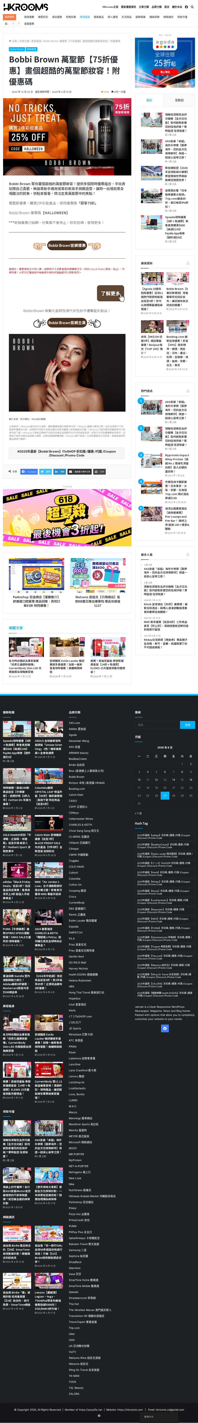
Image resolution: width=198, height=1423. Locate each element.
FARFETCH (75, 932)
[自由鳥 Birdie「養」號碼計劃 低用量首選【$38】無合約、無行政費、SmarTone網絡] (17, 1281)
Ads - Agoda (165, 35)
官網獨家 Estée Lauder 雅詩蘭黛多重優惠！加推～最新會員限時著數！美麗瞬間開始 (67, 666)
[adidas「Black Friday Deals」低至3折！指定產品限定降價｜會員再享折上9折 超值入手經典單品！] (17, 870)
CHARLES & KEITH (80, 824)
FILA (72, 938)
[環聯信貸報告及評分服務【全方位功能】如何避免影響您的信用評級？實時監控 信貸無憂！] (151, 120)
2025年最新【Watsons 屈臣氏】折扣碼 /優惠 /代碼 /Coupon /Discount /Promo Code (163, 966)
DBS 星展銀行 (77, 908)
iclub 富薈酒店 (77, 1004)
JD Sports (75, 1028)
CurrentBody (77, 902)
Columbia (74, 878)
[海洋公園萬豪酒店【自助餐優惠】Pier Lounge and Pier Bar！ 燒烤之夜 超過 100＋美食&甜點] (151, 514)
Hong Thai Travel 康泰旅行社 (86, 992)
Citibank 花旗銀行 (79, 842)
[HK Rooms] (26, 7)
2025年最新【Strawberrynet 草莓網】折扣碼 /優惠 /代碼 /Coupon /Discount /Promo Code (164, 938)
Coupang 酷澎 (77, 890)
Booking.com (77, 788)
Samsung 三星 (78, 1250)
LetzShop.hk (76, 1082)
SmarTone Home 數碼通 (83, 1280)
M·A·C (72, 1106)
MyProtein (75, 1160)
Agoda (73, 734)
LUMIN (73, 1100)
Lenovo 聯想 (76, 1076)
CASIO (73, 800)
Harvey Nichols (78, 968)
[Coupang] (67, 517)
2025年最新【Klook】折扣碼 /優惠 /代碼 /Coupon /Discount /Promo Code (163, 892)
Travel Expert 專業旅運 (83, 1321)
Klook (72, 1052)
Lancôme (74, 1064)
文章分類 (144, 6)
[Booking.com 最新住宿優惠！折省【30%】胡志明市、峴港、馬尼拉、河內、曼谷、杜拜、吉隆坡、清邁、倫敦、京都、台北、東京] (177, 326)
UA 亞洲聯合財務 (79, 1345)
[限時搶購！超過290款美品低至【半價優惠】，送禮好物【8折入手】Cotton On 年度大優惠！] (17, 776)
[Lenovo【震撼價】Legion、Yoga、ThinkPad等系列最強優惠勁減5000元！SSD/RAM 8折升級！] (49, 1281)
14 (173, 779)
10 (139, 779)
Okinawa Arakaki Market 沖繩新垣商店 (92, 1196)
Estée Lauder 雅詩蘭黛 (83, 920)
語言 (166, 6)
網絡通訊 (168, 16)
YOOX (72, 1381)
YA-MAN (74, 1375)
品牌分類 (157, 6)
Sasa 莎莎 (75, 1274)
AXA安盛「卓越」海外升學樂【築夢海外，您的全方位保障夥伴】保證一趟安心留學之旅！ (176, 149)
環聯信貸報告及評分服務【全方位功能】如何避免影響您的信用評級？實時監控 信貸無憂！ (176, 122)
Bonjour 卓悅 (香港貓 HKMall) (87, 782)
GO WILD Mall (77, 962)
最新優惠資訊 (128, 6)
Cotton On (75, 884)
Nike (71, 1184)
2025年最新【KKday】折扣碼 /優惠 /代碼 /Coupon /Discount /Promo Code (163, 883)
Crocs (72, 896)
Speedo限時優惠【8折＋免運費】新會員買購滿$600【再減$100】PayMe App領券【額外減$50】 (176, 227)
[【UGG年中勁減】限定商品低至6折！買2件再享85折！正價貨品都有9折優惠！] (49, 964)
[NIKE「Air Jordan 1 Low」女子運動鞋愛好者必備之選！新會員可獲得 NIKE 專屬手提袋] (49, 870)
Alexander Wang (79, 740)
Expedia (74, 926)
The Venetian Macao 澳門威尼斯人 (90, 1310)
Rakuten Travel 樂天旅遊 (84, 1244)
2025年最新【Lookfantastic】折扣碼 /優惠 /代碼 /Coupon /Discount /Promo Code (162, 901)
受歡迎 (179, 100)
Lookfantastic (77, 1088)
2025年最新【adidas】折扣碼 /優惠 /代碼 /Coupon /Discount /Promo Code (163, 836)
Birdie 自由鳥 (77, 764)
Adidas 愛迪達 (77, 728)
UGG (72, 1339)
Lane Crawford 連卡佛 (82, 1070)
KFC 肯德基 (76, 1040)
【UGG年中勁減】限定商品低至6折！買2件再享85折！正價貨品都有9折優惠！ (48, 982)
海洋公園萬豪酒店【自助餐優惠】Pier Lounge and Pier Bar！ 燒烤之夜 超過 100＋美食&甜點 (177, 518)
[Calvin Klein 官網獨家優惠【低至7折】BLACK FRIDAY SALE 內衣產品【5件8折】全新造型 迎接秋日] (49, 823)
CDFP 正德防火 (78, 806)
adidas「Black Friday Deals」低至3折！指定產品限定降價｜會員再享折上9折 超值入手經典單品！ (17, 890)
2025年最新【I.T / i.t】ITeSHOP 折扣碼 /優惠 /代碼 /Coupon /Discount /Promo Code (163, 864)
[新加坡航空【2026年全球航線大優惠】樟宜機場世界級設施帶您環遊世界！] (151, 173)
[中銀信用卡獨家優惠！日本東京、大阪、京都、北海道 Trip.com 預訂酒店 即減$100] (151, 487)
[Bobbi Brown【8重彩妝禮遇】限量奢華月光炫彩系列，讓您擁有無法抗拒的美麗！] (177, 278)
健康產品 (99, 16)
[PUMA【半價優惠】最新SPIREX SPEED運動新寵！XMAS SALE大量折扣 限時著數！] (17, 917)
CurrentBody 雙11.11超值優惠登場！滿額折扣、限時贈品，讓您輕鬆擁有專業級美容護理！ (48, 1089)
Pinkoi (72, 1208)
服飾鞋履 (141, 16)
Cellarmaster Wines (81, 818)
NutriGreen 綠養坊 (80, 1190)
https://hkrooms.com (130, 1409)
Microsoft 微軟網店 (80, 1142)
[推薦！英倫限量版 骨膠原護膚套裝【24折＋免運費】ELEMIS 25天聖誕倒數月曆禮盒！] (107, 647)
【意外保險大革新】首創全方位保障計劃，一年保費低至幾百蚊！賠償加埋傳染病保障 (48, 1193)
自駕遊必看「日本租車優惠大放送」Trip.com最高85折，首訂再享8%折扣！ (176, 198)
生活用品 (127, 16)
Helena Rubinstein (80, 980)
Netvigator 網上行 (80, 1172)
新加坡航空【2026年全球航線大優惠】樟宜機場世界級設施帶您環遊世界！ (176, 174)
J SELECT (75, 1022)
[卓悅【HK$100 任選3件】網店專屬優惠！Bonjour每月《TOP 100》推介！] (152, 326)
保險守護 (182, 16)
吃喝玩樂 (71, 16)
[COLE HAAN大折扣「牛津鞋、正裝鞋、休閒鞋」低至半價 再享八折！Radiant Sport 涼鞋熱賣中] (17, 823)
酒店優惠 (57, 16)
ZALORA (74, 1393)
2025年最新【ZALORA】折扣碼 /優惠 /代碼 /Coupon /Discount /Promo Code (164, 985)
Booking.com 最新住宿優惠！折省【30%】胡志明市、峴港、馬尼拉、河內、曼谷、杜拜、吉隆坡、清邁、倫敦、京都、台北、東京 (177, 351)
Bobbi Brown (17, 49)
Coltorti (73, 872)
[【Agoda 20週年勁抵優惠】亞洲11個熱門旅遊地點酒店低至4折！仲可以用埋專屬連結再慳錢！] (152, 278)
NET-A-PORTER (78, 1166)
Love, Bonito (76, 1094)
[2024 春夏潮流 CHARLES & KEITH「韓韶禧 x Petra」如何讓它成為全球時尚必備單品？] (49, 917)
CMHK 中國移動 (78, 854)
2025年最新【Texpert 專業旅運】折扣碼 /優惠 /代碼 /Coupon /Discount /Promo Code (164, 948)
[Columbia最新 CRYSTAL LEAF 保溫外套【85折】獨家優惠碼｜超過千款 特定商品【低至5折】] (49, 776)
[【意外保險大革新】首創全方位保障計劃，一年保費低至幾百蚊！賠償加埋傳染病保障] (49, 1175)
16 (190, 779)
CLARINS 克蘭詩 (79, 836)
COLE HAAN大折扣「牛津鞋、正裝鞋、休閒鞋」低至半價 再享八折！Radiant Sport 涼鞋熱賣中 (17, 843)
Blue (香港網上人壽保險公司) (86, 770)
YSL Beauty (76, 1387)
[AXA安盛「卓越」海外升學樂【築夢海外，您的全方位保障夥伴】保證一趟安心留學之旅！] (151, 146)
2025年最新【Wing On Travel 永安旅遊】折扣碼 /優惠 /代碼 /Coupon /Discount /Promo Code (164, 976)
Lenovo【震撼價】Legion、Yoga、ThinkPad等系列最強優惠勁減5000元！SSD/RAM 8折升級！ (48, 1300)
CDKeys (74, 812)
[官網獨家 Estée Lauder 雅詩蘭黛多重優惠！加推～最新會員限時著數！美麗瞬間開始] (67, 647)
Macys (73, 1112)
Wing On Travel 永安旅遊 (84, 1369)
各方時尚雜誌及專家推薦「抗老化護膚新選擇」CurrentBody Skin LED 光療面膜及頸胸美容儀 (25, 666)
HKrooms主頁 (110, 6)
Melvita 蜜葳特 (78, 1130)
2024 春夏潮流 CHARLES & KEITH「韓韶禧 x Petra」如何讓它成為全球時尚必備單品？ (48, 937)
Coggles (74, 860)
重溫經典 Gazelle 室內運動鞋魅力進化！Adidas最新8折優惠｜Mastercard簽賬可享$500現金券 (16, 984)
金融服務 (29, 23)
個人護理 (113, 16)
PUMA (73, 1226)
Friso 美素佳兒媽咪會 (82, 950)
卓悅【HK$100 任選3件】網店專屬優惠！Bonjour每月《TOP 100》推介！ (152, 345)
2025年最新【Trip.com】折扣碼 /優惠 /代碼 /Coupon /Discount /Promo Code (164, 957)
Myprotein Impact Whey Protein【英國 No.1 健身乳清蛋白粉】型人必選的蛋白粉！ (177, 463)
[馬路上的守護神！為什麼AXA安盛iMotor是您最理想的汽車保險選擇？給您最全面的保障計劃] (17, 1175)
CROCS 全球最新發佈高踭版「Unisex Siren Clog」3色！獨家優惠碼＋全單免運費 (48, 747)
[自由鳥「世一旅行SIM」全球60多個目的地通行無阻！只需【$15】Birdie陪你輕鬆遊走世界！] (49, 1234)
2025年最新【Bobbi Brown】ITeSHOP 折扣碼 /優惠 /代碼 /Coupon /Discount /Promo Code (67, 453)
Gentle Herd (76, 956)
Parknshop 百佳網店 (81, 1202)
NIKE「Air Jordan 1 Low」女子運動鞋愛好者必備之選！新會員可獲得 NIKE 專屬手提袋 (48, 888)
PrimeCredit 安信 (79, 1220)
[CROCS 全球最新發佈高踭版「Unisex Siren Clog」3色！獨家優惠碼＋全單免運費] (49, 729)
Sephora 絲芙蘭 (78, 1256)
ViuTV (72, 1351)
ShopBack (75, 1262)
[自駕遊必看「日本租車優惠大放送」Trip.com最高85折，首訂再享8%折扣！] (151, 196)
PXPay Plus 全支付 (80, 1232)
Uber (72, 1333)
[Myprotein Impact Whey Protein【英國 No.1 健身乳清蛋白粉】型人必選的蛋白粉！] (151, 460)
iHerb (72, 1010)
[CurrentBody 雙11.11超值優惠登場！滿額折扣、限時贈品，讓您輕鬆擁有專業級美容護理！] (49, 1070)
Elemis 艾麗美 (77, 914)
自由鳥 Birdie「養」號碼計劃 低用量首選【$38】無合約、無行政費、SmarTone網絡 (16, 1298)
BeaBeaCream (78, 758)
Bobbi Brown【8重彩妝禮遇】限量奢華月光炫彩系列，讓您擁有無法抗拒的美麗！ (177, 297)
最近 (149, 100)
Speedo (73, 1292)
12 (156, 779)
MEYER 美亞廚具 (79, 1136)
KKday (73, 1046)
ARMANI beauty (79, 752)
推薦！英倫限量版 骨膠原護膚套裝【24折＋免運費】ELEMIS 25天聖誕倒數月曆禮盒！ (107, 666)
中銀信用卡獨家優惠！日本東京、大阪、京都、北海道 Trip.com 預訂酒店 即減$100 (177, 490)
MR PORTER (76, 1154)
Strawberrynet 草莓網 (82, 1298)
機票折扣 (43, 16)
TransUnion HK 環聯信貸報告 (86, 1315)
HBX (71, 986)
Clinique (74, 848)
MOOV (73, 1148)
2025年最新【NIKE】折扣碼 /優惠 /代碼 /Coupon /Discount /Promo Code (162, 920)
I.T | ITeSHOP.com (80, 1016)
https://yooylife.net (90, 1409)
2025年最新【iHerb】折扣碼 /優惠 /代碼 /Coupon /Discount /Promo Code (163, 874)
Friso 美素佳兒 (77, 944)
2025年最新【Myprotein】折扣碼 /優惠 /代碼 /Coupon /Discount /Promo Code (160, 911)
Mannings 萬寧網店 (80, 1118)
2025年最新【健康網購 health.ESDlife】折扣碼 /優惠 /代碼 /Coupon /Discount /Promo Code (164, 994)
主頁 (14, 41)
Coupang (67, 486)
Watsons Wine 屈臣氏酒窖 (85, 1357)
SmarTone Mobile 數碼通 (84, 1286)
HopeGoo (74, 998)
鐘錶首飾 (154, 16)
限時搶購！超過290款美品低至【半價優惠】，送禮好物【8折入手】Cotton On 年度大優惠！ (17, 796)
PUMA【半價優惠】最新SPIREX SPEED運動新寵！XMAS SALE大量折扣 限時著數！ (17, 935)
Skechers (74, 1268)
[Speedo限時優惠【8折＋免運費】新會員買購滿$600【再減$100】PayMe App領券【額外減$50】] (151, 222)
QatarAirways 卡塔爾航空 (84, 1238)
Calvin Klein (76, 794)
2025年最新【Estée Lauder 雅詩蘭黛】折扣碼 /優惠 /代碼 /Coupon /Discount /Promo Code (165, 855)
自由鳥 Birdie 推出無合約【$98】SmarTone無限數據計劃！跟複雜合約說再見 (17, 1251)
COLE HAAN (76, 866)
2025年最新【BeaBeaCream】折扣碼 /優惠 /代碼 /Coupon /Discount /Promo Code (163, 846)
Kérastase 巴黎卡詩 (81, 1034)
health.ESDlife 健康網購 (83, 974)
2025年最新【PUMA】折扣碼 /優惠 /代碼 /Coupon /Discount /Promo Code (163, 929)
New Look (75, 1178)
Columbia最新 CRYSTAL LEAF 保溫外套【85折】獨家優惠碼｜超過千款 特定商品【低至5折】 (48, 796)
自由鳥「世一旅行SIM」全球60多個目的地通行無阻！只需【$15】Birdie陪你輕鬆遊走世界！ (48, 1253)
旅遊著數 (29, 16)
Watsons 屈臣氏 (78, 1363)
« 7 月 (138, 813)
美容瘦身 (85, 16)
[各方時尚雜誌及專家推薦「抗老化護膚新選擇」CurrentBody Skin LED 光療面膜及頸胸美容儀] (26, 647)
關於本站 (177, 6)
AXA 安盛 (74, 746)
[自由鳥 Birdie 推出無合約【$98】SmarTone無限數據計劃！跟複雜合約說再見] (17, 1234)
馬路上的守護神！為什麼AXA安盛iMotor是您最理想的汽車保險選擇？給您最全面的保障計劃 (17, 1195)
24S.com (74, 722)
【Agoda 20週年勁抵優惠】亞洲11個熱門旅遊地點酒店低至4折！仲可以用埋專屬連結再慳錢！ (152, 299)
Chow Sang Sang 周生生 (84, 830)
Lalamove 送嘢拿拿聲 (82, 1058)
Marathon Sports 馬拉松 (84, 1124)
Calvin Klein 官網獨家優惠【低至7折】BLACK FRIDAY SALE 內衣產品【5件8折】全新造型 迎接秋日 (48, 843)
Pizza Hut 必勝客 (79, 1214)
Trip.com (74, 1327)
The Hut (74, 1304)
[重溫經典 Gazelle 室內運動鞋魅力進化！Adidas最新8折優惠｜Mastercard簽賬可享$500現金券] (17, 964)
